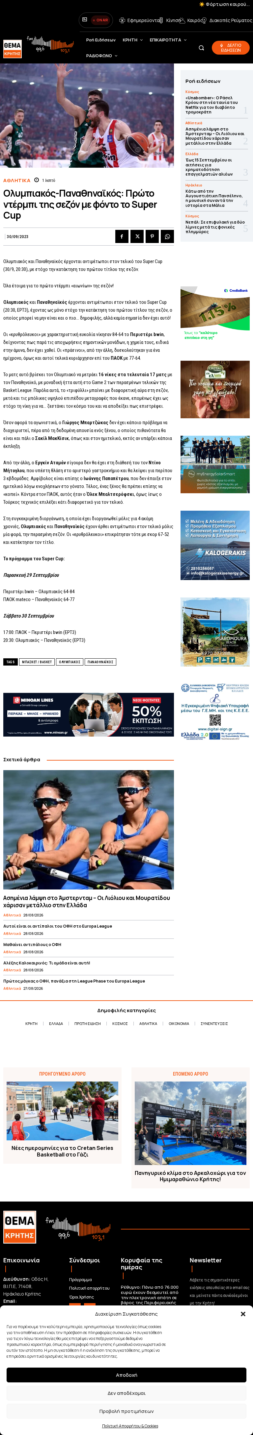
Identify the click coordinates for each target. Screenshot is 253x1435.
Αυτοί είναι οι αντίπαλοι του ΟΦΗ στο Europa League (57, 926)
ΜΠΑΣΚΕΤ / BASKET (37, 662)
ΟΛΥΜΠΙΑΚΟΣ (69, 662)
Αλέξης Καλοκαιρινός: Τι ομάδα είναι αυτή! (46, 963)
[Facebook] (121, 236)
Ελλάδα (191, 154)
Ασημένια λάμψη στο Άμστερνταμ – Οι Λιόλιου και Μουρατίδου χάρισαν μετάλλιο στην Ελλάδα (86, 901)
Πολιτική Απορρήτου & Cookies (130, 1426)
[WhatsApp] (167, 236)
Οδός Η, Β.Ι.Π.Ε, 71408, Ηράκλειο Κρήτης (26, 1286)
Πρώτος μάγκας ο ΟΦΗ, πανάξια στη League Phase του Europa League (74, 981)
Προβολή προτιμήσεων (126, 1411)
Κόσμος (192, 91)
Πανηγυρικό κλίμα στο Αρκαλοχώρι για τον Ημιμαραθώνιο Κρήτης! (190, 1176)
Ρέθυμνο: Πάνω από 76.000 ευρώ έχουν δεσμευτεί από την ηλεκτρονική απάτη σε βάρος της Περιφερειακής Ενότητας (150, 1297)
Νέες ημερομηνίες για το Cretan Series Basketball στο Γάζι (62, 1151)
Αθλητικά (16, 180)
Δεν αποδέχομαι (127, 1393)
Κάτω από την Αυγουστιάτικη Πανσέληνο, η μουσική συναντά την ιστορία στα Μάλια (214, 198)
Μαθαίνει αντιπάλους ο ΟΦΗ (32, 944)
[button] (243, 1314)
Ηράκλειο (193, 185)
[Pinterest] (152, 236)
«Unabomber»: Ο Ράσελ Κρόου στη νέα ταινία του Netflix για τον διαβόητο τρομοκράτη (211, 105)
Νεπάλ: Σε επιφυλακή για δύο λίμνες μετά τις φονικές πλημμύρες (215, 226)
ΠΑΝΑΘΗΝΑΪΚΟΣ (100, 662)
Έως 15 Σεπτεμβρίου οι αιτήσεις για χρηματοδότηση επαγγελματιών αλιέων (209, 167)
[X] (137, 236)
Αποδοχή (126, 1375)
